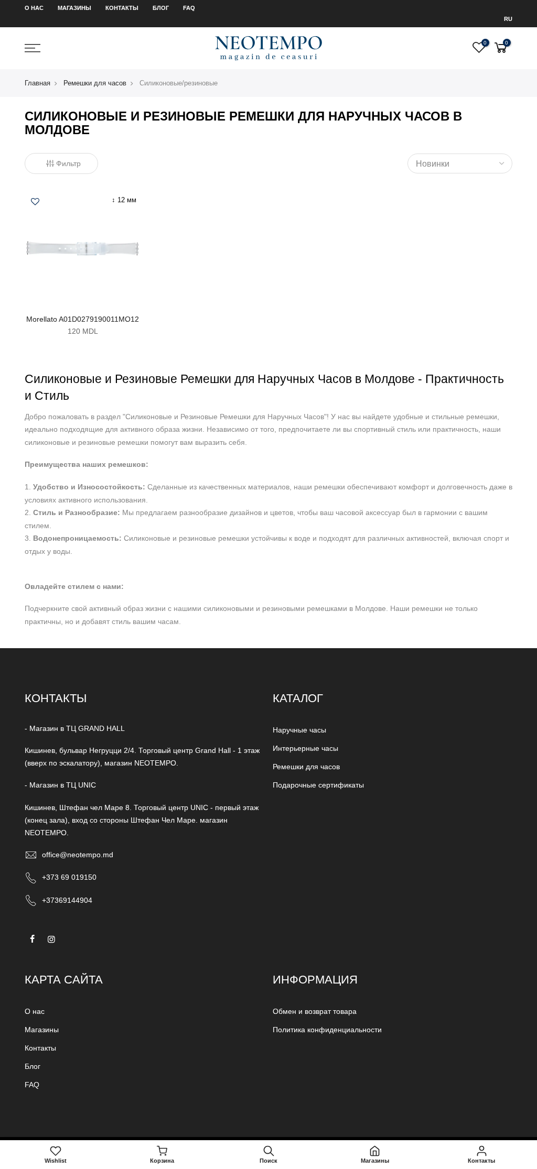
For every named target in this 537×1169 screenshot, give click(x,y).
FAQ (189, 8)
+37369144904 (67, 900)
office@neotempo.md (77, 854)
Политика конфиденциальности (327, 1029)
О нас (34, 8)
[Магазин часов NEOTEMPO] (268, 48)
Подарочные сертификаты (318, 785)
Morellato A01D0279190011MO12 (82, 319)
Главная (37, 83)
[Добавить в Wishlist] (35, 203)
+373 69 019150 (69, 877)
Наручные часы (299, 730)
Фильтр (68, 163)
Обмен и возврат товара (315, 1011)
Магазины (74, 8)
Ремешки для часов (94, 83)
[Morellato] (83, 248)
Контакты (121, 8)
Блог (161, 8)
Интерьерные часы (305, 748)
